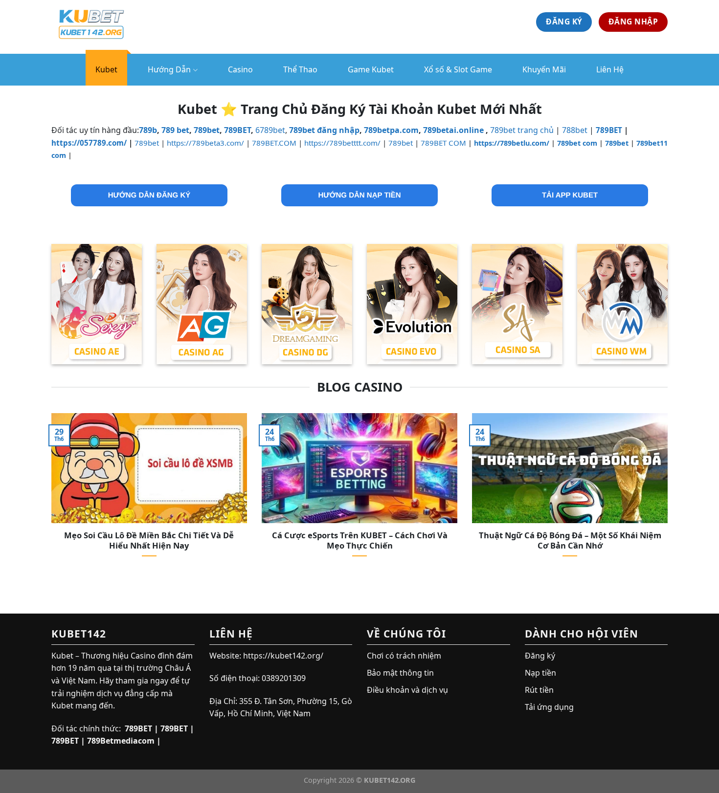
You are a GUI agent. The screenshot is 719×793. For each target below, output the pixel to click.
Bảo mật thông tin (400, 672)
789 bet (175, 130)
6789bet (270, 130)
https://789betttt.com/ (342, 143)
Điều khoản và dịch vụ (407, 689)
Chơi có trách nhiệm (404, 655)
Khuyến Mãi (544, 69)
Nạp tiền (540, 672)
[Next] (669, 497)
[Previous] (49, 497)
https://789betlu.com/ (511, 143)
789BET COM (443, 143)
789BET (237, 130)
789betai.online (453, 130)
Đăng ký (540, 655)
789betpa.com (391, 130)
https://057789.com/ (89, 143)
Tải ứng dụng (549, 707)
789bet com (577, 143)
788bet (574, 130)
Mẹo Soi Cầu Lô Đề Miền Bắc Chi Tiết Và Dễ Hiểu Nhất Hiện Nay (149, 540)
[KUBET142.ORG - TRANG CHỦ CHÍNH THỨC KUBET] (100, 22)
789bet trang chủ (522, 130)
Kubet (106, 69)
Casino (240, 69)
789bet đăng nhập (324, 130)
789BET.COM (274, 143)
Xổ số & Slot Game (458, 69)
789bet (207, 130)
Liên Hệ (610, 69)
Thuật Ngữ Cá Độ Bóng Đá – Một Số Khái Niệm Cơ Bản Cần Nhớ (570, 540)
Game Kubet (371, 69)
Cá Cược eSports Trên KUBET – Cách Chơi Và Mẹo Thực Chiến (360, 540)
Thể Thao (300, 69)
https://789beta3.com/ (205, 143)
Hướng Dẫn (169, 69)
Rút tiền (539, 689)
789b (148, 130)
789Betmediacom (121, 740)
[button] (149, 195)
